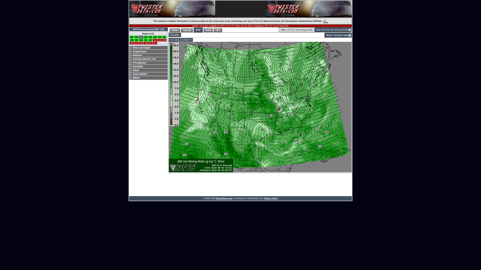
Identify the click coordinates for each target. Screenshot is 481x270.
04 (150, 37)
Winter (136, 77)
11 (146, 40)
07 (164, 37)
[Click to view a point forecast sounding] (260, 107)
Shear (136, 70)
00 (132, 37)
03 (146, 37)
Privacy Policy (271, 198)
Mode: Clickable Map (337, 35)
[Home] (172, 9)
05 (155, 37)
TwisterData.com (224, 198)
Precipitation (139, 63)
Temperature (140, 51)
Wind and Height (141, 47)
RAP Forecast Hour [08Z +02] (148, 29)
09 (136, 40)
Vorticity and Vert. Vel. (144, 59)
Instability (138, 66)
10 (141, 40)
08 (132, 40)
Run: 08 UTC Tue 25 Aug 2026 (332, 29)
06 (160, 37)
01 (136, 37)
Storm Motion (140, 74)
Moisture (137, 55)
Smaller (174, 35)
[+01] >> (187, 39)
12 (150, 40)
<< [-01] (174, 39)
